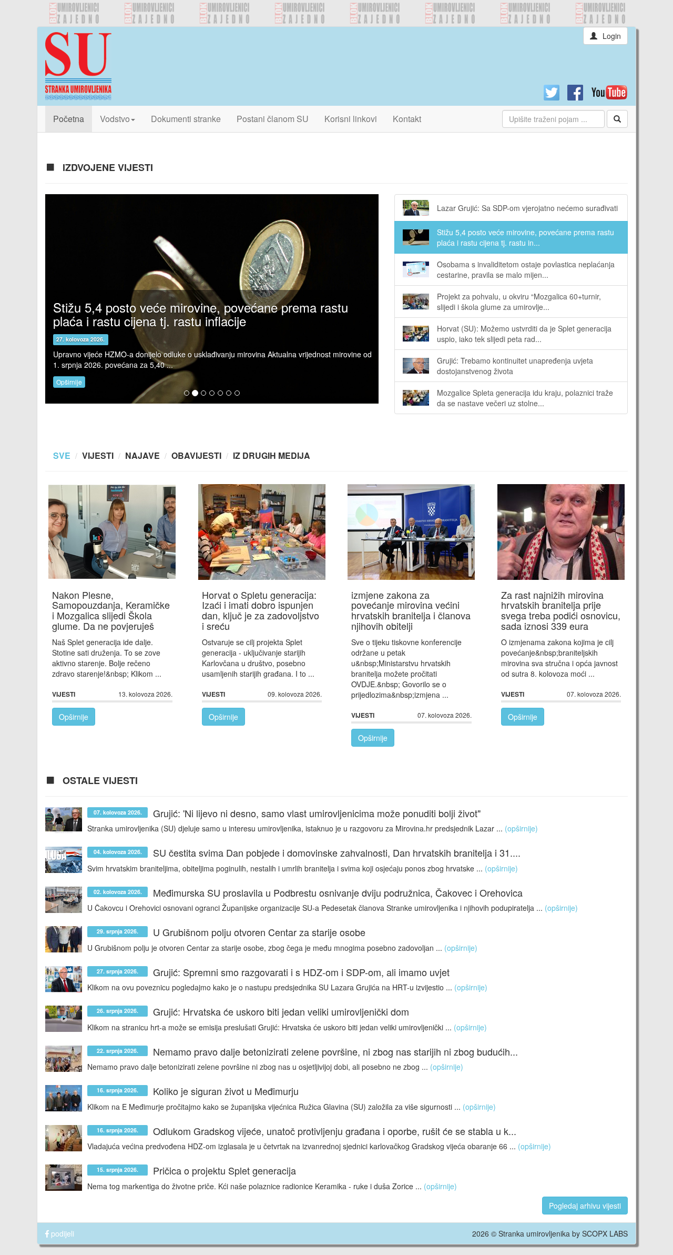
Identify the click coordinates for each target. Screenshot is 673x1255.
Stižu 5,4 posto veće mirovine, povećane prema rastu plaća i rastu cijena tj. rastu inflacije (200, 314)
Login (612, 36)
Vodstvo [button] (115, 119)
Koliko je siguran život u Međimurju (226, 1091)
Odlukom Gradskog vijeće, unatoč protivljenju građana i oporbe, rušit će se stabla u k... (334, 1131)
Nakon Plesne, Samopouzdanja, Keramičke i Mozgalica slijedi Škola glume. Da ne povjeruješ (111, 610)
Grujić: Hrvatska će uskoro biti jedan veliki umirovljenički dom (281, 1012)
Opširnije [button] (69, 381)
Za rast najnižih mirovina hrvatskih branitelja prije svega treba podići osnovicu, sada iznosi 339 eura (560, 610)
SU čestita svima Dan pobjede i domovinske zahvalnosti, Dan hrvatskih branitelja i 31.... (337, 853)
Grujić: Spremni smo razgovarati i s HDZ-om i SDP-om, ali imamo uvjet (301, 972)
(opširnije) (521, 828)
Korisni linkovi (350, 119)
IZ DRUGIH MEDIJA (271, 455)
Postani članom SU (273, 119)
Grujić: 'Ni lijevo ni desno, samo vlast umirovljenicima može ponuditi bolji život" (317, 813)
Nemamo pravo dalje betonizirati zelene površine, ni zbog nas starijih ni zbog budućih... (335, 1051)
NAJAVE (142, 455)
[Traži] (617, 119)
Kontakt (407, 119)
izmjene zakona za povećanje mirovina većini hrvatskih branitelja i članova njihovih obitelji (411, 610)
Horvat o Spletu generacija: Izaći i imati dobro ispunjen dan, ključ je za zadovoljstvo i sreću (260, 610)
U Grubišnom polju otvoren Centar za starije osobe (259, 932)
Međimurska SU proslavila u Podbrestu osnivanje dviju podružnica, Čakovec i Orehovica (338, 892)
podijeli (61, 1233)
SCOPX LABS (605, 1233)
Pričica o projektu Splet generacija (224, 1171)
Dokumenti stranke (186, 119)
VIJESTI (98, 455)
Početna (72, 118)
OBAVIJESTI (196, 455)
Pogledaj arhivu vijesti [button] (585, 1205)
